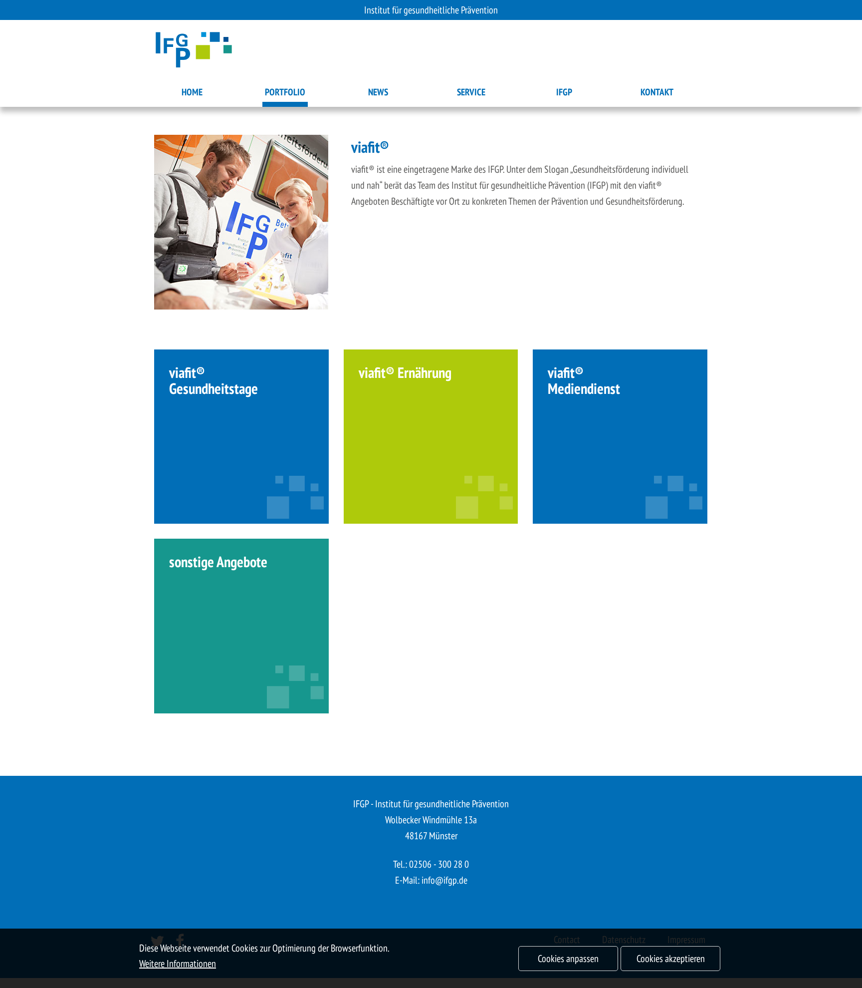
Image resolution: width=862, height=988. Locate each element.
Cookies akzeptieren (671, 958)
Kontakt (657, 92)
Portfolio (285, 92)
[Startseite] (194, 51)
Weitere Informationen (177, 964)
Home (192, 92)
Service (471, 92)
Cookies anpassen (568, 958)
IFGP (564, 92)
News (378, 92)
